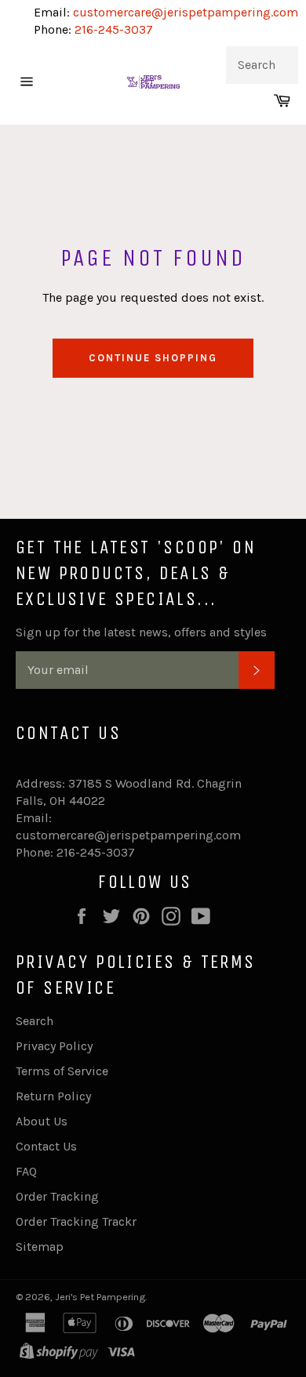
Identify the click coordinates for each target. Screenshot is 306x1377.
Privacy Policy (54, 1045)
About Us (41, 1121)
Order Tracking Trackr (76, 1221)
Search (34, 1020)
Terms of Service (62, 1071)
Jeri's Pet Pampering (100, 1297)
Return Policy (53, 1096)
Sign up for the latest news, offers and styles (141, 632)
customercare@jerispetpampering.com (184, 12)
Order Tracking (57, 1196)
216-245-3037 (114, 29)
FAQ (26, 1171)
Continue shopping (153, 358)
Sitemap (40, 1246)
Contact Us (46, 1146)
